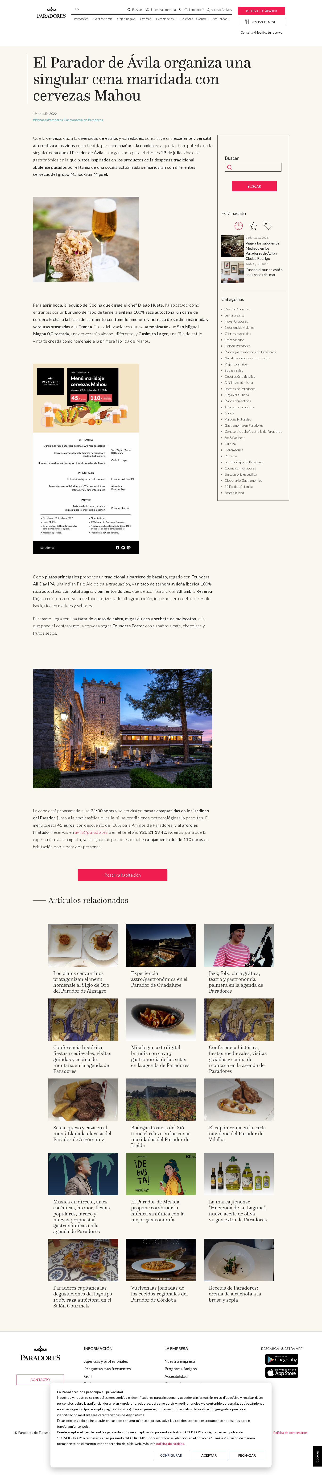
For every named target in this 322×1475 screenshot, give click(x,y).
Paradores (81, 19)
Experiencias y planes (240, 327)
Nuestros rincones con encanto (247, 358)
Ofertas (145, 19)
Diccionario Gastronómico (243, 480)
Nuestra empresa (180, 1361)
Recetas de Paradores (240, 389)
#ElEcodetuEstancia (239, 487)
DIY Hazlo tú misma (239, 383)
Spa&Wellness (235, 438)
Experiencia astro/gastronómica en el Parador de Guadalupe (159, 979)
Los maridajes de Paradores (244, 462)
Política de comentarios (290, 1433)
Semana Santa (234, 315)
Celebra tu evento (193, 19)
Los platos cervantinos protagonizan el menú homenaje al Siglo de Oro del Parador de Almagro (81, 982)
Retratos (231, 456)
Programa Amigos (181, 1368)
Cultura (230, 444)
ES (77, 9)
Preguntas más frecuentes (107, 1368)
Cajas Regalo (126, 19)
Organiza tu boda (237, 395)
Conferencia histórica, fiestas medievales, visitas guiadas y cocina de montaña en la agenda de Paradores (82, 1059)
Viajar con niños (236, 364)
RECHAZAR (247, 1455)
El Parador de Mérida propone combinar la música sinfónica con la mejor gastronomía (158, 1210)
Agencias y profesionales (106, 1361)
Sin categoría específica (241, 474)
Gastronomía (102, 19)
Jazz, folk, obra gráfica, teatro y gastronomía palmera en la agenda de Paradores (236, 982)
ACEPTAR (209, 1455)
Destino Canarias (237, 309)
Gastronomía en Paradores (83, 120)
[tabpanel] (253, 260)
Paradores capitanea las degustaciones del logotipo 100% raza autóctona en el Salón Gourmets (82, 1297)
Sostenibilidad (234, 493)
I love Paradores (236, 321)
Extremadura (234, 450)
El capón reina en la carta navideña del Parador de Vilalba (237, 1133)
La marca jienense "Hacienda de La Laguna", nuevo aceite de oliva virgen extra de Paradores (238, 1210)
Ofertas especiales (238, 334)
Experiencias (165, 19)
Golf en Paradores (238, 346)
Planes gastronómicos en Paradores (250, 352)
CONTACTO (40, 1380)
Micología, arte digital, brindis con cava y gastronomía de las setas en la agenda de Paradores (160, 1056)
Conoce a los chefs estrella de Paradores (253, 431)
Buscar (232, 158)
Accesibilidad (176, 1376)
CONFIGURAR (171, 1455)
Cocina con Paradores (240, 468)
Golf (88, 1376)
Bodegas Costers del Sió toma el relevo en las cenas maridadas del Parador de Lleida (160, 1136)
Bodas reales (234, 370)
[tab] (239, 226)
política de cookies (170, 1444)
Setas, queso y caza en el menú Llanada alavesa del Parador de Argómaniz (82, 1133)
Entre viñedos (234, 340)
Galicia (229, 413)
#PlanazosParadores (48, 120)
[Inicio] (51, 10)
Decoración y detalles (240, 376)
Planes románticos (238, 401)
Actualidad (220, 19)
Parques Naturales (238, 419)
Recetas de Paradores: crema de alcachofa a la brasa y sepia (235, 1294)
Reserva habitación (122, 875)
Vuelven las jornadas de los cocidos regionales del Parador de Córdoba (159, 1294)
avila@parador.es (91, 832)
